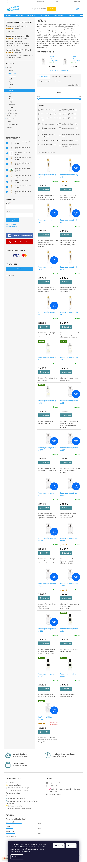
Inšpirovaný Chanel (69, 124)
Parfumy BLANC (12, 113)
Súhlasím (71, 846)
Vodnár (11, 79)
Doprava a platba (11, 796)
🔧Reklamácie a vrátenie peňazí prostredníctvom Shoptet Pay (22, 802)
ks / (20, 269)
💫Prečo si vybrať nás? (13, 785)
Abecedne (58, 81)
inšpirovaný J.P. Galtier (49, 141)
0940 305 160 (53, 786)
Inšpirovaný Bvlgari (48, 114)
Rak (10, 93)
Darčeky (9, 122)
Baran (11, 85)
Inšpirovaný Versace (69, 128)
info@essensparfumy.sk (56, 783)
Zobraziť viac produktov (58, 70)
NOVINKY (10, 68)
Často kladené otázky (13, 793)
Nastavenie (16, 857)
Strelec (11, 107)
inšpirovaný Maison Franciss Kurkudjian (70, 146)
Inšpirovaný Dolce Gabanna (49, 119)
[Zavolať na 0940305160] (9, 2)
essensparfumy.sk (55, 794)
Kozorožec (12, 76)
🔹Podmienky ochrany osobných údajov (19, 809)
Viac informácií (26, 851)
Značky (9, 127)
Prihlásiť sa (12, 220)
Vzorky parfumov (12, 124)
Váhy (10, 102)
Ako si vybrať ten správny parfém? (17, 791)
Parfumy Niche (11, 110)
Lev (10, 96)
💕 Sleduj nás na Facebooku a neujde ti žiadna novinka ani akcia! (65, 790)
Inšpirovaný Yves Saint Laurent (48, 135)
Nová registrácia (11, 224)
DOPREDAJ (10, 71)
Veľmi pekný (10, 822)
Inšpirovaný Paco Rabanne (49, 129)
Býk (10, 88)
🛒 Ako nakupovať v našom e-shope (17, 788)
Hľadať (51, 9)
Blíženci (11, 90)
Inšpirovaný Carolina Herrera (71, 135)
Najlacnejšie (56, 77)
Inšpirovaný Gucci (69, 118)
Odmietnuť (59, 846)
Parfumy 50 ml (11, 119)
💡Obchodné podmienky (14, 806)
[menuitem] (9, 15)
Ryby (10, 82)
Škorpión (12, 105)
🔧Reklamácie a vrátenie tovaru (16, 799)
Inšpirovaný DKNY (68, 114)
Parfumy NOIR (11, 116)
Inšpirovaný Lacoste (69, 141)
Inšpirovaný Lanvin (48, 145)
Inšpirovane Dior (47, 110)
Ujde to (8, 827)
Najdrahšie (67, 77)
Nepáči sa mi (10, 832)
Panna (11, 99)
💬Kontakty (41, 2)
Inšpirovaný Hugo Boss (49, 124)
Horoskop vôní (11, 73)
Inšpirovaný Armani (69, 110)
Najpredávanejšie (45, 81)
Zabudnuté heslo (11, 227)
